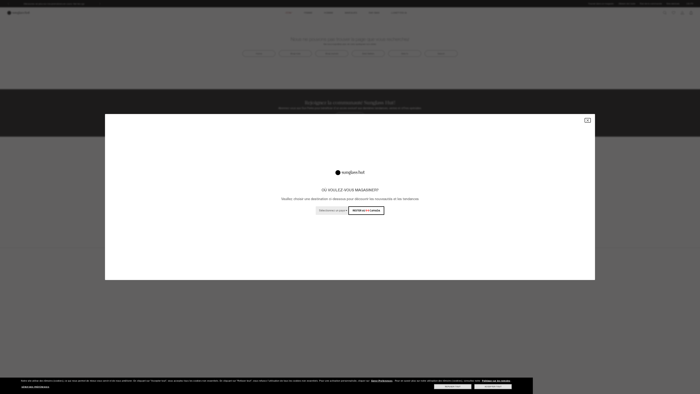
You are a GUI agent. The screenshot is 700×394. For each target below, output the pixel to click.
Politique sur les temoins (496, 381)
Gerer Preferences (381, 381)
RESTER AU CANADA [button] (366, 211)
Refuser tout (452, 387)
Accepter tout (493, 387)
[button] (588, 120)
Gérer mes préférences (35, 387)
